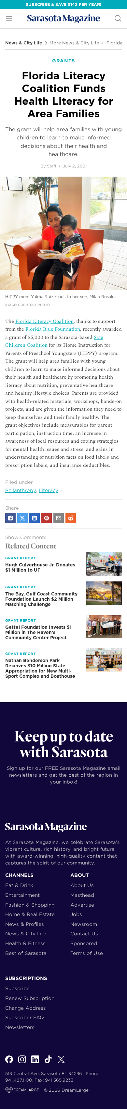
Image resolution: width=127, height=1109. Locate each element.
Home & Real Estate (30, 914)
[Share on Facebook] (10, 518)
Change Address (25, 1008)
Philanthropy (20, 490)
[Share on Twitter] (22, 518)
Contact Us (84, 933)
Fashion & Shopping (30, 905)
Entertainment (22, 895)
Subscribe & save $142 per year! (63, 4)
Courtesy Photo (34, 305)
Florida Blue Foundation (52, 329)
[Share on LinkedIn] (34, 518)
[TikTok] (48, 1063)
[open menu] (9, 18)
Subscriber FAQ (24, 1017)
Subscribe (17, 988)
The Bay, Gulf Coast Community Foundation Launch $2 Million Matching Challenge (41, 599)
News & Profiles (24, 924)
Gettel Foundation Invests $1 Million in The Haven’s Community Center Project (38, 632)
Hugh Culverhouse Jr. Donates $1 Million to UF (40, 567)
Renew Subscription (29, 998)
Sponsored (83, 943)
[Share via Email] (58, 518)
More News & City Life (74, 43)
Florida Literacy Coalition (44, 321)
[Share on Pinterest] (46, 518)
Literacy (48, 490)
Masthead (82, 895)
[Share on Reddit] (70, 518)
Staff (51, 166)
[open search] (118, 18)
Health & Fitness (25, 943)
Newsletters (20, 1027)
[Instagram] (22, 1063)
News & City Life (23, 43)
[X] (61, 1063)
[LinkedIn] (35, 1063)
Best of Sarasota (26, 953)
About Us (82, 885)
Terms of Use (86, 953)
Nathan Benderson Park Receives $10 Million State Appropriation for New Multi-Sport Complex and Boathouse (40, 668)
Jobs (76, 914)
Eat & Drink (19, 885)
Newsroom (83, 924)
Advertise (82, 905)
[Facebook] (9, 1063)
